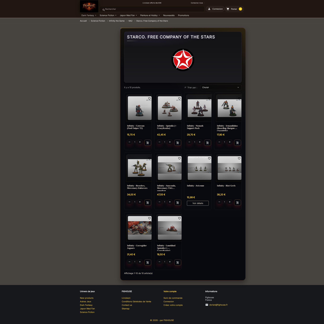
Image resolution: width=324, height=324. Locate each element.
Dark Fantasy (88, 15)
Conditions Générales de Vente (136, 301)
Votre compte (170, 291)
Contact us (127, 305)
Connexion (169, 301)
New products (86, 298)
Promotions (183, 15)
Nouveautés (169, 15)
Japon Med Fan (127, 15)
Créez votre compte (173, 305)
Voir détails (198, 203)
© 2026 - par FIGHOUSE (162, 320)
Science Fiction (107, 15)
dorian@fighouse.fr (218, 304)
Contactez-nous (197, 3)
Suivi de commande (173, 298)
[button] (215, 9)
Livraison (126, 298)
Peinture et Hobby (149, 15)
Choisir (220, 87)
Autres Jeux (85, 301)
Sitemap (125, 308)
